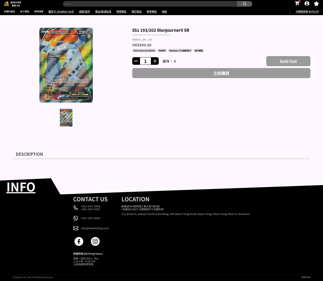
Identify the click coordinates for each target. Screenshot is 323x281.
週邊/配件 (84, 11)
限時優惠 (38, 11)
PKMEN (162, 50)
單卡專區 (24, 11)
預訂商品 (136, 11)
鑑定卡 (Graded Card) (61, 11)
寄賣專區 (152, 11)
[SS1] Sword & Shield (144, 50)
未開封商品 (9, 11)
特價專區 (121, 11)
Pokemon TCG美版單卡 (180, 50)
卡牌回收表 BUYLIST (307, 11)
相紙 (164, 11)
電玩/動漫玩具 (103, 11)
